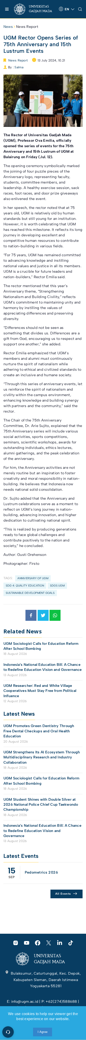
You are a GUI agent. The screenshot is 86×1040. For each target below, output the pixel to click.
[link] (34, 9)
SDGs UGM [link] (57, 585)
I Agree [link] (42, 1032)
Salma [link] (18, 67)
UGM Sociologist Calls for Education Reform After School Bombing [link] (40, 646)
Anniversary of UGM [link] (32, 578)
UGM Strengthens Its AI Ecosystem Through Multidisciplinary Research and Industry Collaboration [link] (41, 757)
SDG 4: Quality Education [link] (25, 585)
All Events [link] (63, 893)
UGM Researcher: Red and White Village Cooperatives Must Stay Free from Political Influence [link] (39, 690)
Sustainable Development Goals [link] (30, 593)
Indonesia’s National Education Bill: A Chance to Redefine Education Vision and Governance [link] (42, 667)
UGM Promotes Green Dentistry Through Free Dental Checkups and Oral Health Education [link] (38, 731)
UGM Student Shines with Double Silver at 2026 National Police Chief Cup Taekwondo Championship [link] (40, 804)
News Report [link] (27, 26)
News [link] (8, 26)
